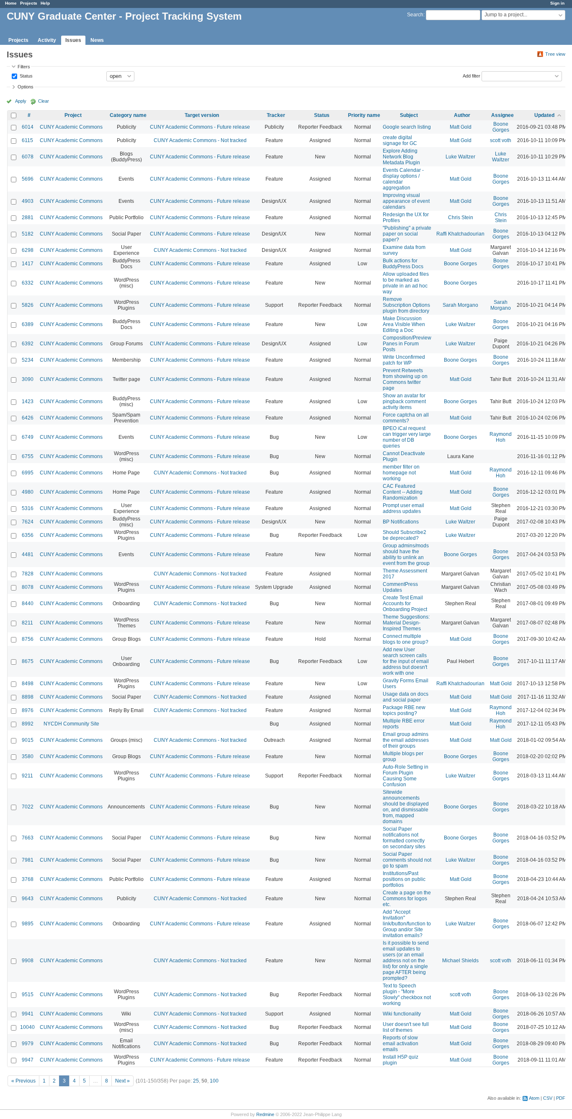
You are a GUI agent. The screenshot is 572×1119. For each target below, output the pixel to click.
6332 (27, 283)
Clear (43, 101)
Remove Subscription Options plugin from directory (406, 305)
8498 (27, 683)
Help (45, 3)
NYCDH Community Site (71, 724)
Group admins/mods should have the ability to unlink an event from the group (406, 554)
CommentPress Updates (400, 587)
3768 (27, 879)
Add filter (471, 75)
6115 (27, 140)
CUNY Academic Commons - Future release (200, 127)
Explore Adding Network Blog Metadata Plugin (401, 157)
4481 (27, 554)
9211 (27, 776)
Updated (544, 115)
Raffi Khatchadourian (460, 234)
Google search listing (407, 127)
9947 (27, 1060)
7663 (27, 838)
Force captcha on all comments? (406, 418)
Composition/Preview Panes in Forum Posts (407, 343)
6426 (27, 418)
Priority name (364, 115)
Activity (47, 40)
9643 (27, 898)
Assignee (502, 115)
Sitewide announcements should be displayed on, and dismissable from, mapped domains (406, 806)
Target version (202, 115)
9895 (27, 924)
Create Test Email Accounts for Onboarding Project (405, 603)
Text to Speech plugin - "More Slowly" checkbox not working (407, 994)
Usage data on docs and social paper (405, 697)
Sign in (557, 3)
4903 (27, 201)
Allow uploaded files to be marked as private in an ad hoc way (406, 283)
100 (214, 1081)
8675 (27, 661)
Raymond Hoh (501, 437)
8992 (27, 724)
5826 (27, 305)
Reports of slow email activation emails (400, 1043)
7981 (27, 860)
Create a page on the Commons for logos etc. (407, 898)
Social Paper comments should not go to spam (407, 860)
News (97, 40)
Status (25, 75)
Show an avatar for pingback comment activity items (404, 401)
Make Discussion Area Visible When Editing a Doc (404, 324)
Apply (20, 101)
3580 (27, 756)
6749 (27, 437)
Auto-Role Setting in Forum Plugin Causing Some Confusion (405, 775)
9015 (27, 740)
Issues (73, 40)
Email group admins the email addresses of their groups (406, 740)
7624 (27, 522)
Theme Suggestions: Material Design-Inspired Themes (406, 623)
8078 (27, 587)
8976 (27, 710)
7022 (27, 807)
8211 (27, 623)
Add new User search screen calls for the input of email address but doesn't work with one (406, 661)
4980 (27, 492)
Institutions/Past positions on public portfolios (404, 879)
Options (25, 86)
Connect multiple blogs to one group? (405, 639)
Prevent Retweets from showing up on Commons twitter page (405, 379)
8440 (27, 603)
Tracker (276, 115)
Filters (24, 66)
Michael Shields (460, 961)
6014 (27, 127)
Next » (122, 1081)
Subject (409, 115)
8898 (27, 697)
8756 (27, 639)
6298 (27, 250)
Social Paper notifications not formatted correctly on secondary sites (404, 838)
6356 (27, 535)
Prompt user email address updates (403, 508)
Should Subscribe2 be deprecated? (404, 535)
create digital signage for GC (400, 140)
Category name (128, 115)
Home (11, 3)
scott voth (500, 140)
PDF (560, 1098)
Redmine (265, 1114)
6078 (27, 157)
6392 (27, 344)
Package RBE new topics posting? (404, 710)
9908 (27, 961)
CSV (547, 1098)
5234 (27, 360)
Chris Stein (460, 217)
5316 (27, 508)
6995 (27, 473)
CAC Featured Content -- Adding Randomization (403, 492)
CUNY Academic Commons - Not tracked (200, 140)
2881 (27, 217)
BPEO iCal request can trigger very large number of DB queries (407, 437)
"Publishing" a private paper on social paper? (407, 234)
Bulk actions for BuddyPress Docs (403, 263)
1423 (27, 401)
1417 (27, 264)
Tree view (555, 54)
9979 (27, 1043)
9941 (27, 1014)
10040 (27, 1027)
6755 (27, 456)
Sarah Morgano (460, 305)
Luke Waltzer (460, 157)
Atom (534, 1098)
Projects (28, 3)
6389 (27, 324)
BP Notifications (401, 522)
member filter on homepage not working (401, 473)
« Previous (23, 1081)
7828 (27, 574)
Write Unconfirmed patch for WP (404, 360)
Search (415, 15)
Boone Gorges (500, 127)
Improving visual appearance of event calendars (406, 201)
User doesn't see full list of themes (406, 1027)
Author (462, 115)
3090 (27, 379)
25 (196, 1081)
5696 (27, 179)
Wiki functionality (402, 1014)
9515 (27, 994)
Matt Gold (461, 127)
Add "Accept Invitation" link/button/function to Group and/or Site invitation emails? (407, 923)
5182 (27, 234)
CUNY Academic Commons (71, 127)
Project (73, 115)
